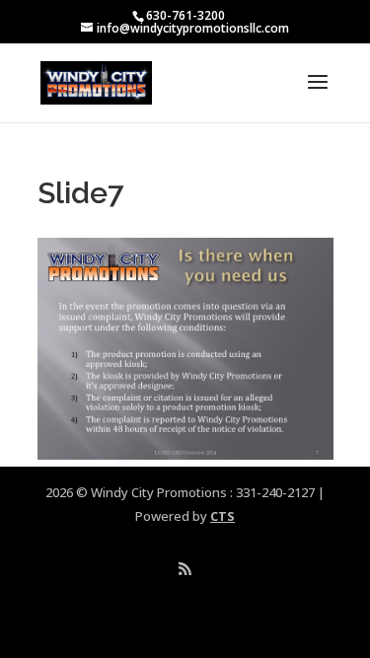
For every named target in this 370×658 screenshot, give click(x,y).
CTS (222, 516)
